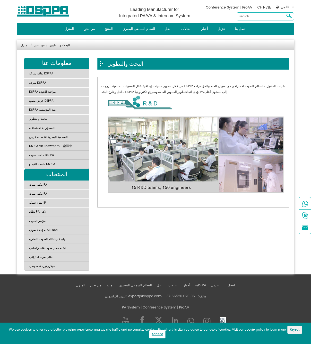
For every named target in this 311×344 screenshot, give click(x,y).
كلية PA (200, 285)
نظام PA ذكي (37, 211)
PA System (131, 307)
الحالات (186, 29)
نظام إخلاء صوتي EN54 (43, 230)
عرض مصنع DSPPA (41, 101)
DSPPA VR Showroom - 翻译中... (51, 146)
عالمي (285, 7)
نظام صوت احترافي (41, 257)
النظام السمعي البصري (138, 29)
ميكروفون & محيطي (42, 266)
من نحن (89, 29)
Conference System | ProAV (229, 7)
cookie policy (255, 329)
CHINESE (264, 7)
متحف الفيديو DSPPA (42, 164)
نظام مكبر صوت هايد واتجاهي (47, 248)
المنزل (69, 29)
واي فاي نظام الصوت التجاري (47, 239)
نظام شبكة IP (37, 202)
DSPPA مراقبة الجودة (42, 92)
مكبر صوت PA (38, 184)
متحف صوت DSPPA (41, 155)
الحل (168, 29)
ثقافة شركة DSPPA (41, 73)
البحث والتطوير (60, 45)
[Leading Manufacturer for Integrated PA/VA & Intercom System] (45, 10)
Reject (295, 329)
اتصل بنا (240, 29)
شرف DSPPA (37, 83)
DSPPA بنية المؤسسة (42, 110)
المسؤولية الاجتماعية (41, 128)
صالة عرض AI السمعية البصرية (48, 137)
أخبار (204, 29)
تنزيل (221, 29)
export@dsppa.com (145, 296)
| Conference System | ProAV (164, 307)
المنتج (109, 29)
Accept (157, 334)
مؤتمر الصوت (37, 221)
